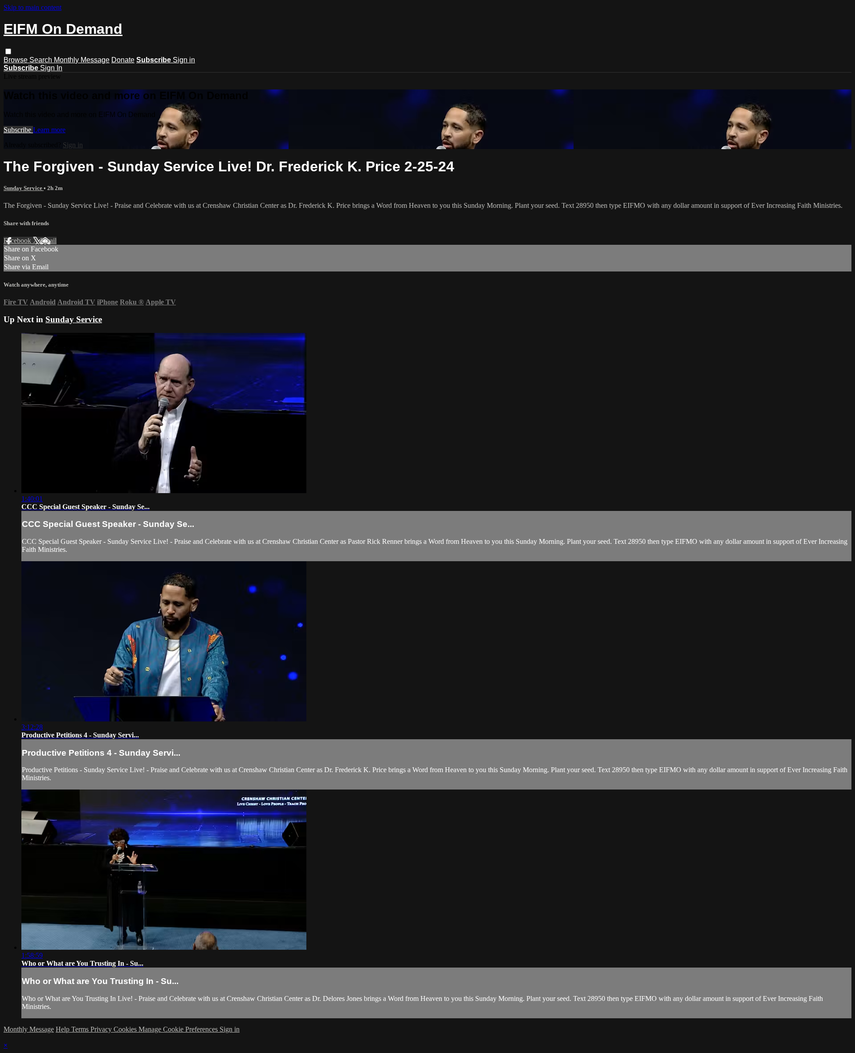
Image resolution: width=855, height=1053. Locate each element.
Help (63, 1029)
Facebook (18, 240)
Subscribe (18, 130)
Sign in (184, 60)
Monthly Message (82, 60)
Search (41, 60)
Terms (80, 1029)
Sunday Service (24, 188)
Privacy (102, 1029)
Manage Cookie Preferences (179, 1029)
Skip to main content (32, 7)
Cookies (126, 1029)
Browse (16, 60)
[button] (8, 51)
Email (48, 240)
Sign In (51, 68)
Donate (122, 60)
